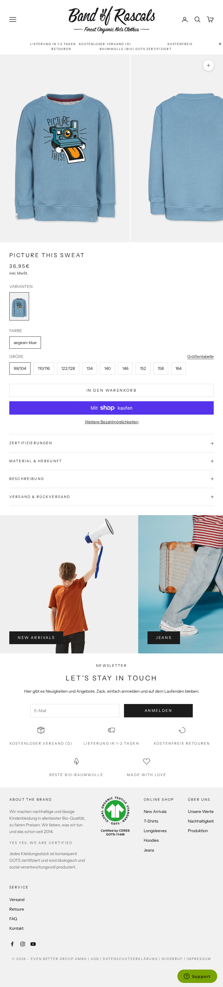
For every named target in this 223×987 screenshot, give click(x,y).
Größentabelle (200, 356)
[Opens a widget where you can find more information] (197, 977)
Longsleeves (155, 830)
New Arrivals (36, 637)
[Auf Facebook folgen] (12, 944)
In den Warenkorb (112, 390)
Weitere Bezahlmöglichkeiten (112, 421)
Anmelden (158, 710)
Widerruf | (174, 959)
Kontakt (16, 928)
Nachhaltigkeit (201, 821)
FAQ (13, 918)
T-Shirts (151, 821)
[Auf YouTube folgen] (33, 944)
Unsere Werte (201, 811)
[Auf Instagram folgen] (23, 944)
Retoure (16, 909)
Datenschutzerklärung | (132, 959)
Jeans (164, 637)
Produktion (198, 830)
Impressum (199, 959)
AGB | (97, 959)
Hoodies (151, 840)
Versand (16, 899)
